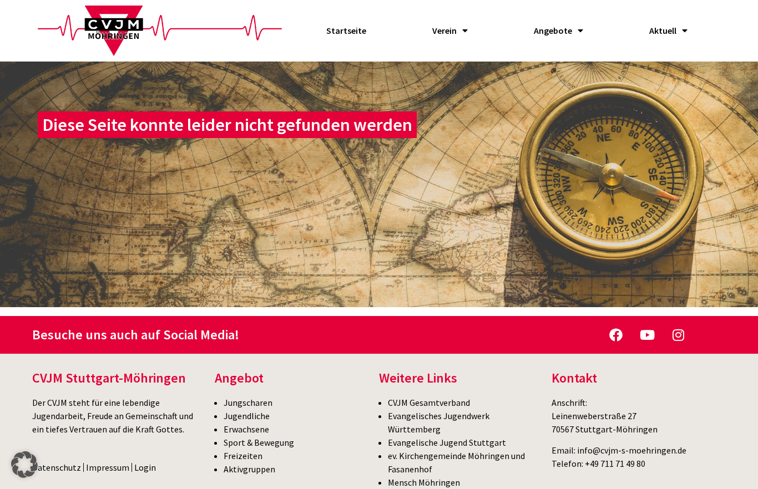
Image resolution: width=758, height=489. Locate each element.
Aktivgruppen (249, 469)
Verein (444, 30)
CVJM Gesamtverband (429, 402)
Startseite (346, 30)
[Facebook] (616, 335)
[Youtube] (647, 335)
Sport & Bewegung (259, 442)
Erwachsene (246, 429)
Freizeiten (243, 455)
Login (145, 467)
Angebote (553, 30)
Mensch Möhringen (424, 482)
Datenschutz (56, 467)
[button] (24, 464)
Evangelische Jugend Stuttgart (447, 442)
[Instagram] (678, 335)
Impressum (107, 467)
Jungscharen (248, 402)
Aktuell (662, 30)
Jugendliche (247, 415)
